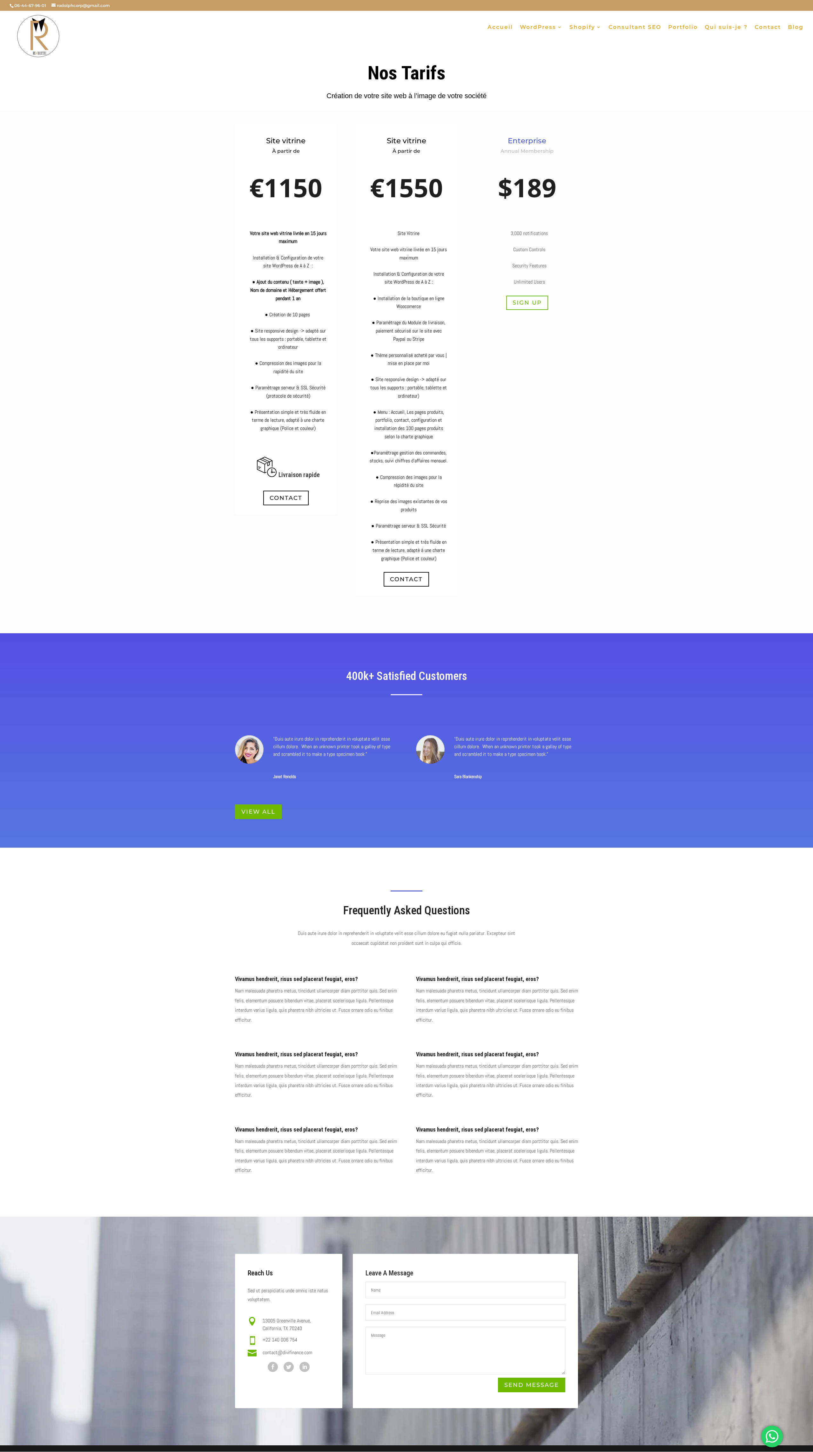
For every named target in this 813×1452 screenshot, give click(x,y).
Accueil (500, 27)
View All (258, 811)
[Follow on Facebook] (273, 1367)
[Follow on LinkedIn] (304, 1367)
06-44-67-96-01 (30, 5)
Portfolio (683, 27)
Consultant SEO (634, 27)
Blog (795, 27)
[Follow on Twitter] (289, 1367)
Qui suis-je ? (726, 27)
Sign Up (527, 302)
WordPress (538, 27)
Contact (768, 27)
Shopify (582, 27)
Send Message (531, 1384)
